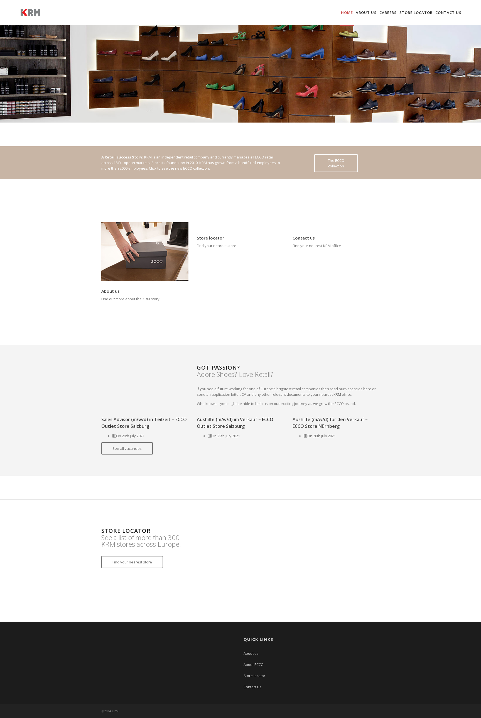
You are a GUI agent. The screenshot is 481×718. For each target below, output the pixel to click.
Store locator (416, 12)
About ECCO (254, 664)
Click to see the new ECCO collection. (179, 168)
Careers (388, 12)
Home (347, 12)
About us (366, 12)
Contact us (448, 12)
